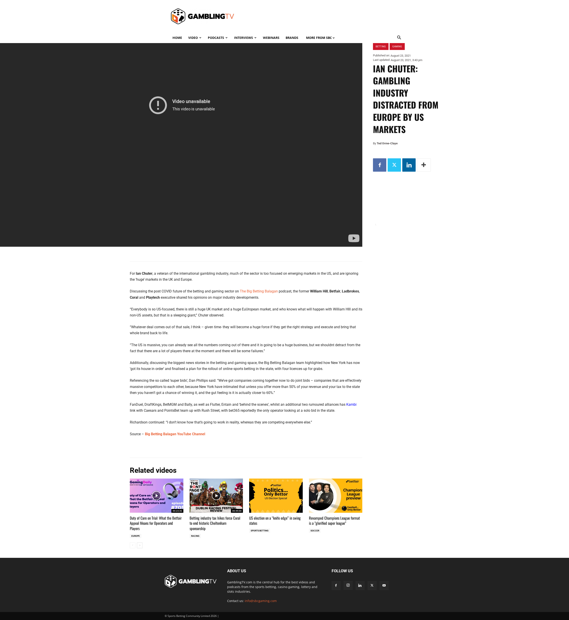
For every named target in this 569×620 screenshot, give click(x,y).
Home (177, 38)
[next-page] (139, 545)
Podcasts (216, 38)
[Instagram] (348, 585)
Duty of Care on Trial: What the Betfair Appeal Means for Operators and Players (156, 523)
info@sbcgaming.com (261, 601)
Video (193, 38)
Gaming (397, 46)
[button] (399, 38)
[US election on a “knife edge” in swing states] (276, 496)
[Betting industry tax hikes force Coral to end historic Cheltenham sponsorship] (216, 496)
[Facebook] (379, 165)
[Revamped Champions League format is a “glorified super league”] (336, 496)
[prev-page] (132, 545)
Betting (381, 46)
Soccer (315, 530)
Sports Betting (259, 530)
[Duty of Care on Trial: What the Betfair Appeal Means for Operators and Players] (156, 496)
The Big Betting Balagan (259, 291)
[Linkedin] (409, 165)
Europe (135, 536)
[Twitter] (394, 165)
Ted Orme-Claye (387, 143)
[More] (424, 165)
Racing (195, 536)
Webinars (271, 38)
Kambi (351, 404)
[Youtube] (384, 585)
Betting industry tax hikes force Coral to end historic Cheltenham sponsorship (215, 523)
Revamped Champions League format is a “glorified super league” (334, 520)
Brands (292, 38)
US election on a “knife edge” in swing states (275, 520)
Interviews (243, 38)
